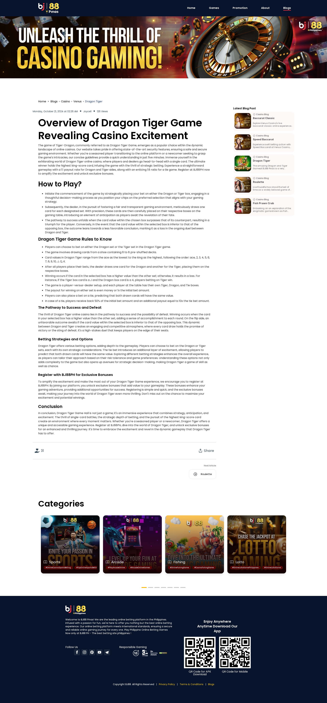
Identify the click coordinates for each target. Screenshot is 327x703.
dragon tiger (94, 101)
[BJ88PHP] (77, 652)
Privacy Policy (167, 684)
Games (214, 8)
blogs (54, 101)
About (265, 8)
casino (65, 101)
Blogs (287, 8)
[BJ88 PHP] (107, 652)
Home (191, 8)
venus (77, 101)
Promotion (240, 8)
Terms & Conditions (191, 684)
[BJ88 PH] (99, 652)
